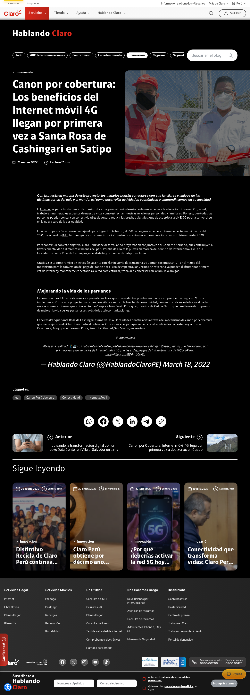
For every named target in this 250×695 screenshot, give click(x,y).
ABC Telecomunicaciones (47, 55)
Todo (18, 55)
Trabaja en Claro (178, 623)
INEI (65, 235)
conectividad (84, 217)
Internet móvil (97, 397)
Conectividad (71, 397)
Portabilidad (52, 631)
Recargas (51, 615)
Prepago (50, 598)
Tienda (59, 13)
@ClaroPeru (184, 350)
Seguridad (180, 55)
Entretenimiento (110, 55)
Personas (14, 3)
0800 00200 (209, 663)
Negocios (159, 55)
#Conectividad (125, 338)
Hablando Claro (109, 13)
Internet (45, 209)
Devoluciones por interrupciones (137, 600)
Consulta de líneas (97, 623)
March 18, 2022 (185, 364)
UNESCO (181, 217)
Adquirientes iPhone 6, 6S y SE (144, 629)
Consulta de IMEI (96, 598)
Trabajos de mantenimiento (185, 631)
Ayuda (81, 13)
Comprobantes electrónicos (103, 639)
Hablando (42, 34)
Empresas (33, 3)
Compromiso (81, 55)
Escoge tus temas (224, 683)
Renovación (52, 623)
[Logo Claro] (12, 13)
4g (17, 397)
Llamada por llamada (99, 647)
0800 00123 (233, 663)
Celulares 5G (94, 607)
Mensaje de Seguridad (141, 639)
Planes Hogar (12, 615)
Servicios (35, 13)
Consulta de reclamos (140, 619)
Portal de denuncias (180, 639)
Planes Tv (10, 623)
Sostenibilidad (177, 607)
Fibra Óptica (11, 607)
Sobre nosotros (177, 598)
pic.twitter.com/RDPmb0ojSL (125, 354)
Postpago (51, 607)
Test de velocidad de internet (104, 631)
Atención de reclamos (140, 610)
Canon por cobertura (40, 397)
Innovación (137, 55)
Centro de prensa (179, 615)
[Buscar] (211, 13)
